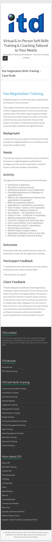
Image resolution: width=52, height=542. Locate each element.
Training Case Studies (10, 503)
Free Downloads (8, 475)
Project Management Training (13, 425)
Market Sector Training (11, 413)
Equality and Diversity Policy (13, 511)
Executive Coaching (9, 397)
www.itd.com (7, 367)
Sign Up (5, 495)
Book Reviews (7, 491)
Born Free (6, 507)
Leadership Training (9, 405)
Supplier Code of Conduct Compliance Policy (19, 520)
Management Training (10, 409)
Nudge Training (8, 417)
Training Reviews (8, 499)
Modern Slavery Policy (11, 515)
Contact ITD (7, 471)
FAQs (4, 487)
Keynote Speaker (8, 401)
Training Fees (7, 483)
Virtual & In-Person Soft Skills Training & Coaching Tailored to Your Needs (26, 45)
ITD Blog (5, 479)
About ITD (6, 463)
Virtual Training (8, 445)
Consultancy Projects (10, 393)
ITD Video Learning (9, 371)
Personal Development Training (14, 421)
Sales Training (7, 429)
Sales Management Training (12, 433)
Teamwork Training (9, 441)
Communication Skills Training (14, 388)
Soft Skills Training (9, 437)
